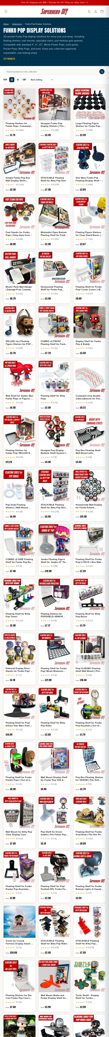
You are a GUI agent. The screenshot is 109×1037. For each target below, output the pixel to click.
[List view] (17, 79)
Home (6, 24)
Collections (17, 24)
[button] (6, 11)
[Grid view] (11, 79)
